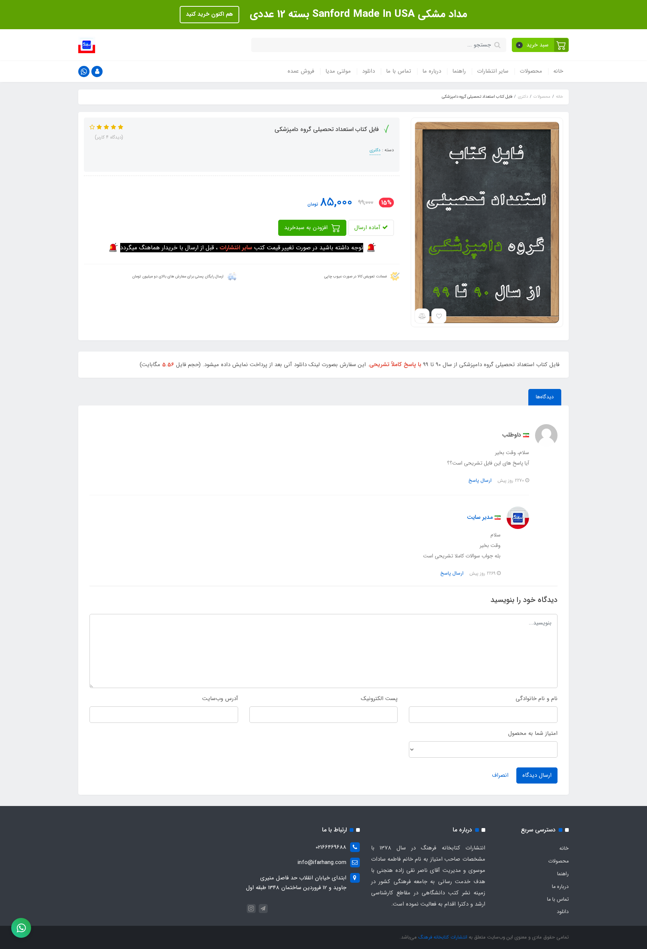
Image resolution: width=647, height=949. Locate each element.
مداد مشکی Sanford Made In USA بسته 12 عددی (357, 14)
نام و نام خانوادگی (537, 698)
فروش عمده (301, 71)
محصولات (531, 71)
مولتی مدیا (338, 71)
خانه (558, 71)
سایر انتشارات (492, 71)
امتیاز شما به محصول (533, 733)
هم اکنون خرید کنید (209, 14)
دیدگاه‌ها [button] (545, 397)
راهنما (459, 71)
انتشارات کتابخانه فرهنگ (442, 937)
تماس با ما (398, 71)
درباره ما (431, 71)
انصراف (500, 775)
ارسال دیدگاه (537, 775)
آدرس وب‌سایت (220, 698)
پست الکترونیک (379, 698)
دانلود (368, 71)
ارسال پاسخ (480, 480)
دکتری (375, 149)
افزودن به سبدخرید (306, 227)
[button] (540, 45)
